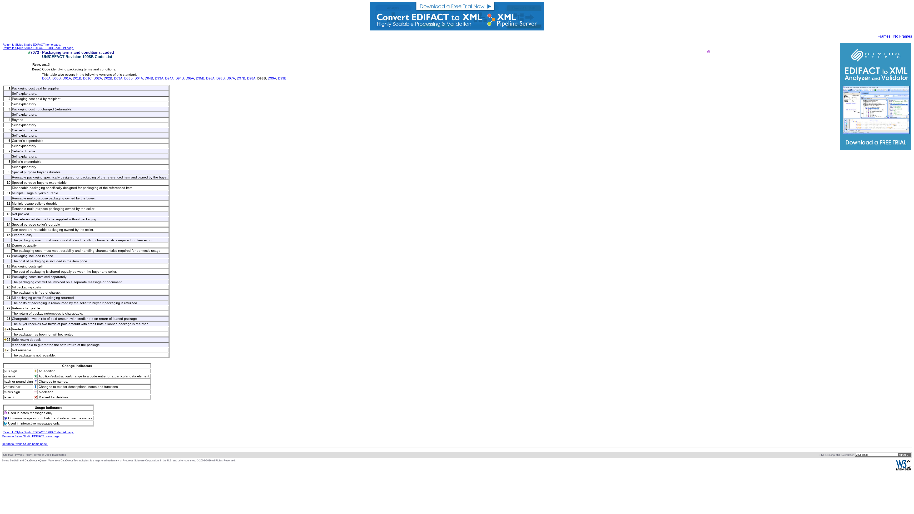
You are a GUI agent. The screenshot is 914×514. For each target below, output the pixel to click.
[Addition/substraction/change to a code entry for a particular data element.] (29, 52)
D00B (56, 78)
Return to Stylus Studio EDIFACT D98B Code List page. (38, 48)
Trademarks (59, 454)
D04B (149, 78)
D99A (272, 78)
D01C (87, 78)
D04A (138, 78)
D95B (200, 78)
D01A (67, 78)
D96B (220, 78)
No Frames (902, 36)
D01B (77, 78)
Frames (884, 36)
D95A (190, 78)
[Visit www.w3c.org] (903, 469)
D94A (169, 78)
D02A (98, 78)
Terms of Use (42, 454)
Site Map (8, 454)
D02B (108, 78)
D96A (210, 78)
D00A (46, 78)
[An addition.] (5, 329)
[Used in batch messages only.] (708, 52)
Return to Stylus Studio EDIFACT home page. (32, 44)
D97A (231, 78)
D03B (128, 78)
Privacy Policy (23, 454)
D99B (282, 78)
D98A (251, 78)
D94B (179, 78)
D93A (159, 78)
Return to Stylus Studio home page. (25, 444)
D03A (118, 78)
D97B (241, 78)
